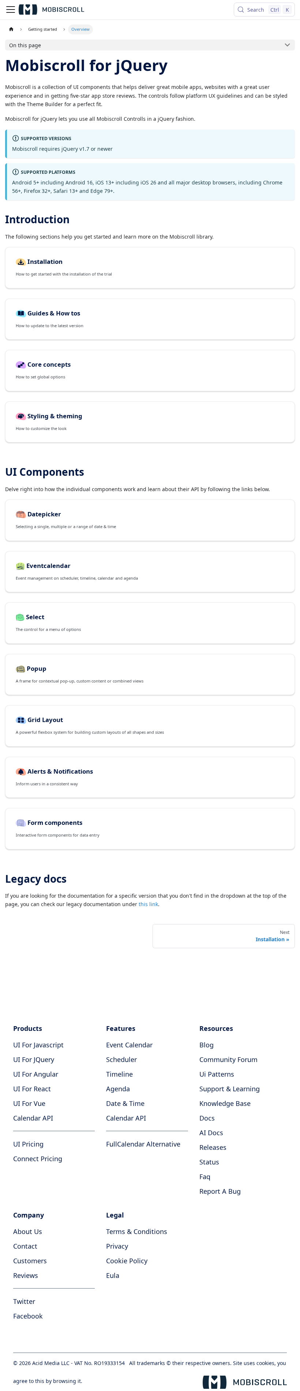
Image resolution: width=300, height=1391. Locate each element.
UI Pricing (28, 1144)
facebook (28, 1316)
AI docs (211, 1132)
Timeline (119, 1074)
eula (112, 1275)
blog (206, 1044)
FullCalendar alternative (143, 1144)
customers (30, 1260)
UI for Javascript (38, 1044)
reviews (25, 1275)
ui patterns (216, 1074)
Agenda (118, 1088)
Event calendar (129, 1044)
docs (207, 1118)
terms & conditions (136, 1231)
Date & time (125, 1103)
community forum (228, 1059)
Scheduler (121, 1059)
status (209, 1162)
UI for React (32, 1088)
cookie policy (126, 1260)
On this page (25, 45)
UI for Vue (29, 1103)
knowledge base (225, 1103)
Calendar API (33, 1118)
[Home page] (11, 29)
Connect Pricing (37, 1158)
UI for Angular (35, 1074)
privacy (117, 1246)
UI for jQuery (33, 1059)
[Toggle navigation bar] (10, 9)
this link (148, 904)
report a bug (220, 1191)
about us (27, 1231)
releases (212, 1147)
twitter (24, 1301)
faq (204, 1176)
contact (25, 1246)
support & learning (229, 1088)
